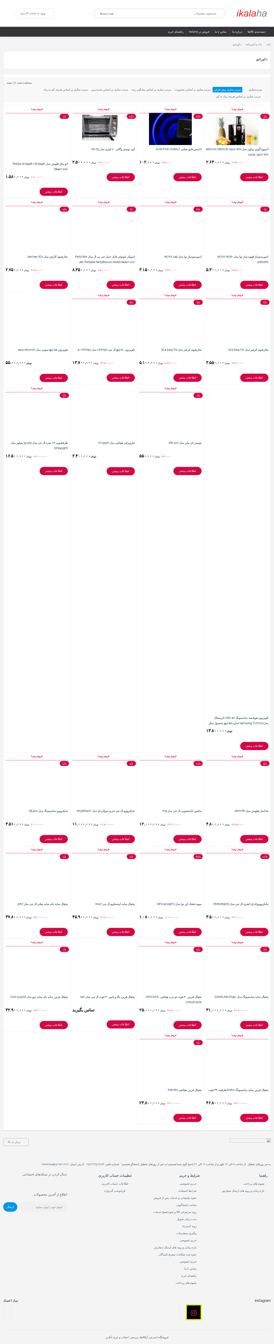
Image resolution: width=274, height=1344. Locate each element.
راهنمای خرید (189, 1275)
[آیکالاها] (253, 13)
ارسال (10, 1206)
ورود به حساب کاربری (32, 13)
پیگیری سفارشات (186, 1233)
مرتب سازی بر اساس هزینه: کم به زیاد (65, 89)
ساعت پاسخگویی (186, 1205)
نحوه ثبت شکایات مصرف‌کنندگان (178, 1254)
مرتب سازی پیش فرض (227, 89)
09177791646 (95, 1164)
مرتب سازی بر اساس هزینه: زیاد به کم (238, 96)
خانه (269, 44)
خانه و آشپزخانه (254, 44)
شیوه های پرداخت (253, 1183)
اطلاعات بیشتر (254, 177)
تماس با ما (190, 1268)
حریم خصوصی (188, 1183)
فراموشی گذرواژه (114, 1190)
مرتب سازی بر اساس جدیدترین (109, 89)
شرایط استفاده (188, 1190)
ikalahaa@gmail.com (55, 1164)
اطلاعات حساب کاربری (115, 1183)
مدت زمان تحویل (187, 1219)
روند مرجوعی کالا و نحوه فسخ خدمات (175, 1212)
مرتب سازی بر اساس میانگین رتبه (151, 89)
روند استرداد (189, 1226)
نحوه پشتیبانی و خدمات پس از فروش (175, 1197)
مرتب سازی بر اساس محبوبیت (192, 89)
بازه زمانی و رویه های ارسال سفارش (243, 1190)
